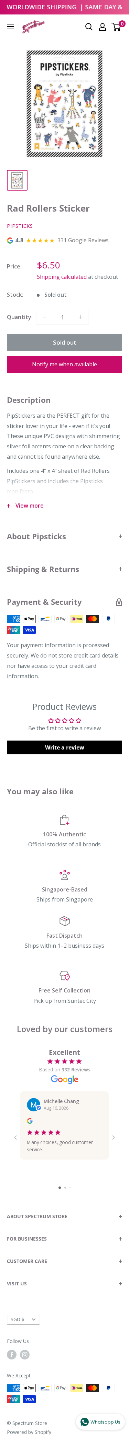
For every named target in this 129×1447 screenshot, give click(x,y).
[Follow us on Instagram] (25, 1354)
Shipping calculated (62, 277)
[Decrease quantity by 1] (44, 317)
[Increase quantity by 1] (81, 317)
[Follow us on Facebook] (12, 1354)
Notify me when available (64, 364)
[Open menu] (10, 26)
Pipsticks (20, 225)
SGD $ (17, 1319)
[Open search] (89, 27)
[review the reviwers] (29, 1122)
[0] (116, 27)
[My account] (102, 27)
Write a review (64, 747)
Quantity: (20, 317)
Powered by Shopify (29, 1432)
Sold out (64, 342)
